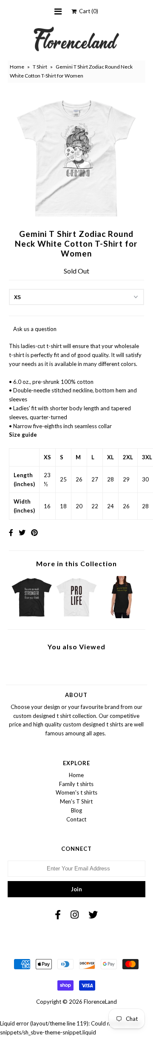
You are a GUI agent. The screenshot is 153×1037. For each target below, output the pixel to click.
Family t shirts (76, 784)
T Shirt (40, 66)
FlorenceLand (100, 1001)
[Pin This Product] (34, 532)
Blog (76, 810)
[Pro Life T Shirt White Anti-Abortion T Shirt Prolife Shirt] (76, 616)
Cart (87, 11)
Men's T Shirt (76, 801)
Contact (76, 819)
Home (17, 66)
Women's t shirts (76, 792)
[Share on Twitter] (22, 532)
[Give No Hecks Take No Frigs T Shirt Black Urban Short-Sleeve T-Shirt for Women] (121, 616)
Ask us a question (35, 329)
